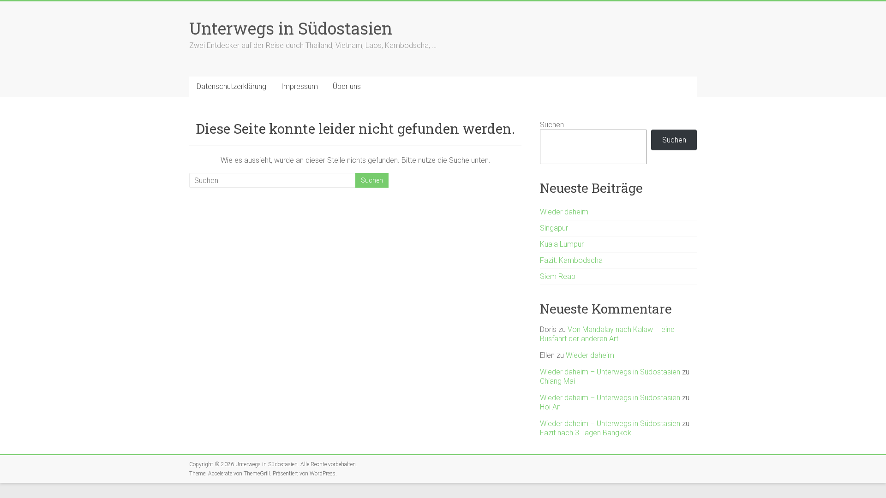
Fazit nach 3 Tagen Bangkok (585, 432)
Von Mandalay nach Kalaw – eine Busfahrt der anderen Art (607, 334)
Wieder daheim (564, 212)
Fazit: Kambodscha (571, 260)
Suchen (552, 124)
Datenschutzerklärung (231, 86)
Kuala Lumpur (562, 244)
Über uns (347, 86)
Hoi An (550, 407)
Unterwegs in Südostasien (290, 28)
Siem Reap (557, 276)
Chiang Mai (557, 381)
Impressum (299, 86)
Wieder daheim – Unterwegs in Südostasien (610, 372)
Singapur (554, 228)
